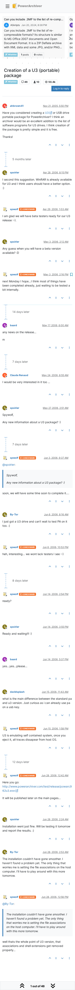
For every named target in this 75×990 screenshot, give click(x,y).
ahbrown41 (17, 105)
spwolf (14, 209)
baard (13, 325)
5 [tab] (32, 58)
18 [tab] (53, 63)
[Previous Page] (5, 38)
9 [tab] (56, 58)
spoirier (14, 172)
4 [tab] (26, 58)
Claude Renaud (19, 375)
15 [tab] (35, 63)
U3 (47, 112)
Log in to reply (61, 88)
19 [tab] (59, 63)
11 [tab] (68, 58)
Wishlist (12, 81)
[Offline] (6, 209)
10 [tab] (62, 58)
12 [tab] (17, 63)
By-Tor (14, 514)
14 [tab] (29, 63)
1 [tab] (8, 58)
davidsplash (17, 691)
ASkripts (15, 25)
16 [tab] (41, 63)
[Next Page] (70, 38)
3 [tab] (20, 58)
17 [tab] (47, 63)
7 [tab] (44, 58)
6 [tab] (38, 58)
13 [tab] (23, 63)
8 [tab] (50, 58)
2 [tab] (14, 58)
